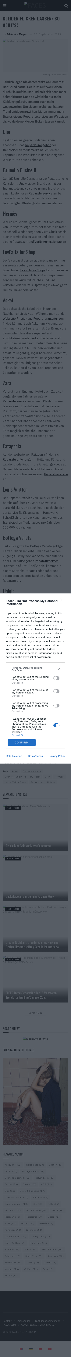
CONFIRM (22, 742)
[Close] (63, 601)
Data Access (35, 755)
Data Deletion (14, 755)
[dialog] (35, 678)
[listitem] (35, 669)
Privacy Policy (57, 755)
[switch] (56, 678)
